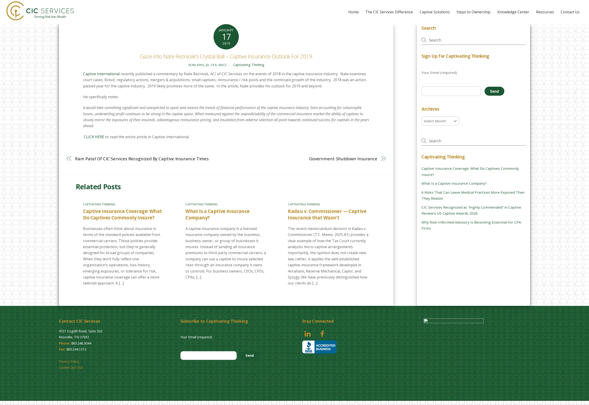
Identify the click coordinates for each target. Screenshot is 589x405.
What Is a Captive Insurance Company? (454, 183)
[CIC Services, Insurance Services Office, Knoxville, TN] (319, 348)
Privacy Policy (69, 361)
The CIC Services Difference (389, 11)
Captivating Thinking (248, 65)
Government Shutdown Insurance (343, 158)
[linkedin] (308, 333)
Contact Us (570, 11)
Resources (545, 11)
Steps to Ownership (473, 11)
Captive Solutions (435, 11)
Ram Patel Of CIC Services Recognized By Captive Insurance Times (142, 158)
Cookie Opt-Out (71, 367)
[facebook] (323, 333)
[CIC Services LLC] (40, 18)
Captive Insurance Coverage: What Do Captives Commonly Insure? (122, 214)
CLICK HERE (93, 136)
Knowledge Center (513, 11)
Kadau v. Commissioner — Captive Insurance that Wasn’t (327, 214)
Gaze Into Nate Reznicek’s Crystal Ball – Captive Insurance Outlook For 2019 (226, 56)
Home (353, 11)
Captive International (101, 73)
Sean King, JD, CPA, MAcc (207, 65)
